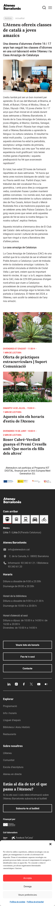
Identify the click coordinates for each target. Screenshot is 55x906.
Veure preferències (27, 894)
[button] (50, 844)
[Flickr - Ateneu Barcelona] (46, 685)
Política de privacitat (35, 902)
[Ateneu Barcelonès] (12, 12)
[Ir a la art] (27, 342)
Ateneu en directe (12, 774)
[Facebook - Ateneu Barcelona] (24, 685)
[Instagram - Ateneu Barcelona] (16, 685)
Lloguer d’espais (12, 720)
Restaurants (9, 734)
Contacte (27, 668)
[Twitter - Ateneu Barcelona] (31, 685)
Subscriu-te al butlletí (27, 808)
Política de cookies (17, 902)
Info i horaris (10, 713)
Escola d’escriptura (13, 767)
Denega (27, 886)
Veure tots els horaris (27, 645)
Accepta (27, 878)
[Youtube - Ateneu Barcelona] (39, 685)
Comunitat (8, 760)
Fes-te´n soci (27, 656)
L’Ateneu (7, 753)
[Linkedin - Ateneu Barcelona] (9, 685)
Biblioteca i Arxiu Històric (16, 727)
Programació (10, 706)
